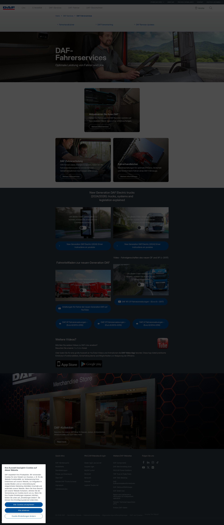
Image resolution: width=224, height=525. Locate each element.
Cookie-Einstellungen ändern (24, 516)
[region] (24, 493)
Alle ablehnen (23, 510)
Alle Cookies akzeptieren (23, 505)
